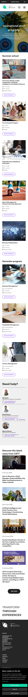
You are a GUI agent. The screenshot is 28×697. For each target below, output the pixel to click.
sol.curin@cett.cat (10, 401)
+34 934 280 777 (7, 636)
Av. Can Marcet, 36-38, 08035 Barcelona (7, 640)
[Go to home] (9, 7)
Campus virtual (15, 1)
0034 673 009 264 (10, 402)
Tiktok (3, 658)
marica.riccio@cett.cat (11, 434)
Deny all (15, 689)
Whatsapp (22, 419)
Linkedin (4, 654)
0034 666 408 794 (10, 436)
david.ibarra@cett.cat (11, 418)
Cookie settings (15, 693)
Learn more (5, 681)
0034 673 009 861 (9, 419)
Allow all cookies (14, 685)
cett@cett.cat (5, 635)
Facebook (5, 660)
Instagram (5, 656)
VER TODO (14, 591)
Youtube (4, 661)
